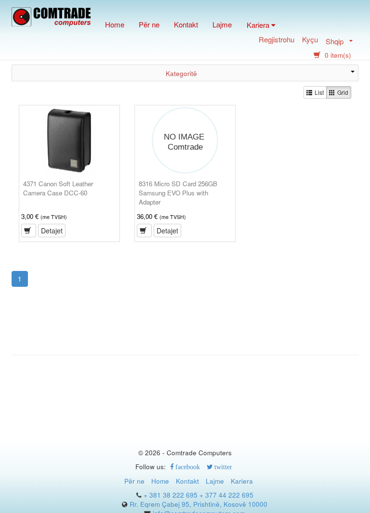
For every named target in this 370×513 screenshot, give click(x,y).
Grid (342, 92)
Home (114, 24)
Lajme (222, 24)
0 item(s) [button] (337, 55)
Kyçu (310, 40)
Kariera (242, 481)
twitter (222, 467)
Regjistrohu (276, 40)
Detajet (52, 230)
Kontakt (186, 24)
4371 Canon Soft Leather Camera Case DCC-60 (58, 188)
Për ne (149, 24)
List (319, 92)
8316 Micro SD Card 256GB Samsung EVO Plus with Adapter (178, 193)
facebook (187, 467)
